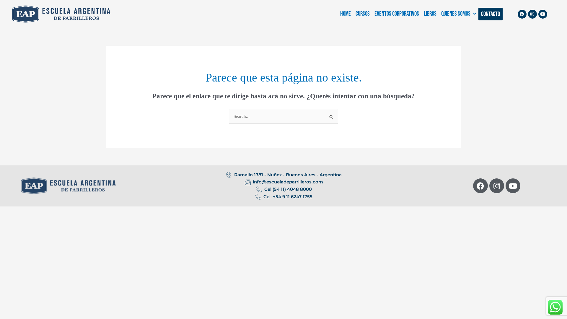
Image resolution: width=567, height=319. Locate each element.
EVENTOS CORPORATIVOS (396, 13)
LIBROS (430, 13)
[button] (458, 14)
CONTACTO (490, 14)
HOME (345, 13)
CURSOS (363, 13)
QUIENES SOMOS (455, 13)
